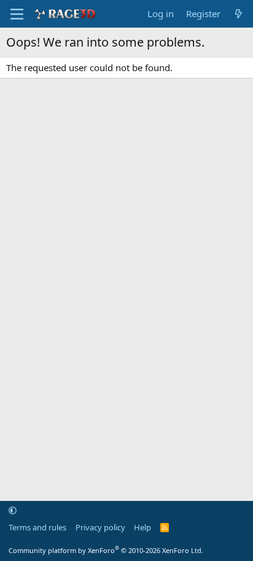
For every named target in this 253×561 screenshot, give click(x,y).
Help (142, 527)
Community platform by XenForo (106, 550)
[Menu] (16, 14)
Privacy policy (100, 527)
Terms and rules (37, 527)
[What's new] (239, 13)
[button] (12, 510)
